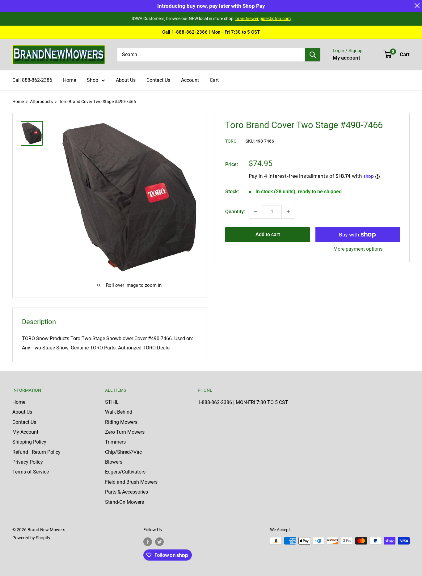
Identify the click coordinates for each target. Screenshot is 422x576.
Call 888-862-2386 (32, 80)
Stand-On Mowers (124, 502)
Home (69, 80)
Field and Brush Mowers (131, 482)
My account (346, 58)
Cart (214, 80)
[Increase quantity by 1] (288, 211)
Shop (92, 80)
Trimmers (115, 442)
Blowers (113, 462)
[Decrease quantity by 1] (255, 211)
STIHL (112, 402)
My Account (25, 432)
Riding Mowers (121, 422)
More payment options (357, 249)
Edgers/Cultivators (125, 472)
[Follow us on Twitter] (159, 541)
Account (190, 80)
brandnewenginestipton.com (263, 18)
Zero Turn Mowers (125, 432)
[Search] (312, 54)
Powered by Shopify (31, 537)
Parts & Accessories (126, 492)
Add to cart (267, 234)
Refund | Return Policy (36, 452)
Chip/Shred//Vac (123, 452)
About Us (126, 80)
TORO (231, 141)
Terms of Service (30, 472)
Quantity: (235, 212)
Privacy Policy (27, 462)
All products (41, 101)
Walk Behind (118, 412)
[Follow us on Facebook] (147, 541)
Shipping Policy (29, 442)
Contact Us (158, 80)
